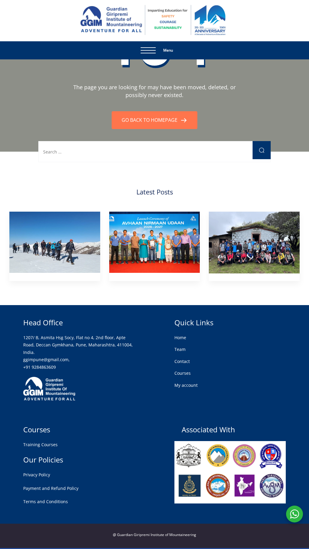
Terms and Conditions (45, 501)
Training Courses (40, 444)
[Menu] (148, 50)
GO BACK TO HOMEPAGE (150, 120)
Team (180, 349)
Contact (182, 361)
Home (180, 337)
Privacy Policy (36, 475)
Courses (182, 373)
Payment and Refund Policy (50, 488)
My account (186, 385)
